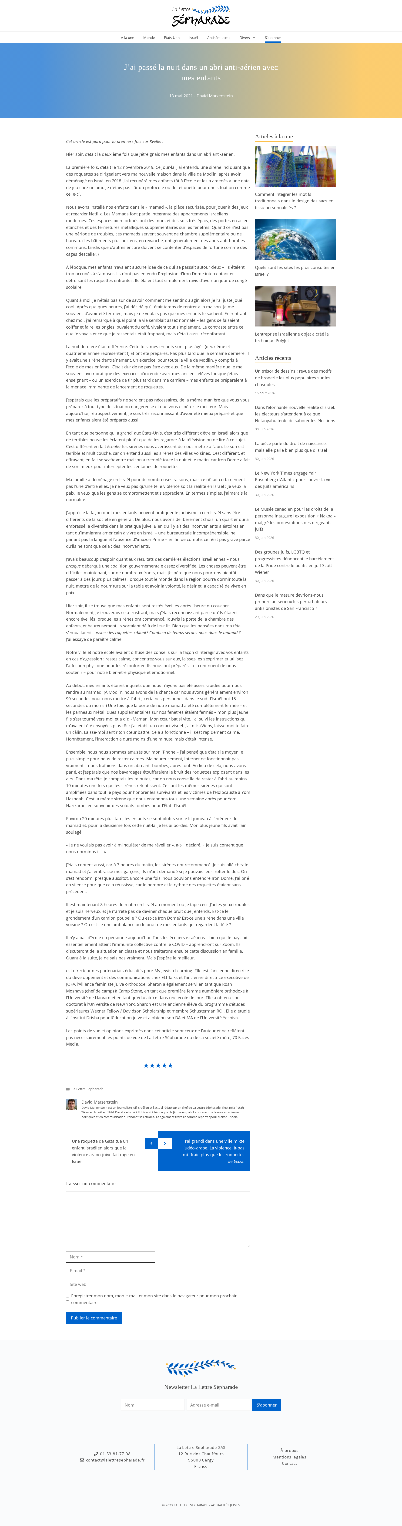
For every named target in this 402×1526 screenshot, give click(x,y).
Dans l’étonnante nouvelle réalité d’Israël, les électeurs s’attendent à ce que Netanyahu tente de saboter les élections (295, 414)
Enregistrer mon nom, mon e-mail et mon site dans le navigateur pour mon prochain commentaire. (154, 1299)
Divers (245, 37)
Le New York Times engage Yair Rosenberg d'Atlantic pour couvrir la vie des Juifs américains (293, 479)
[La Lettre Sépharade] (201, 15)
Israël (193, 37)
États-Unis (172, 37)
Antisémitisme (218, 37)
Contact (289, 1463)
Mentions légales (289, 1457)
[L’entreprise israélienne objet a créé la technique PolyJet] (295, 323)
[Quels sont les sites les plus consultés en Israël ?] (295, 256)
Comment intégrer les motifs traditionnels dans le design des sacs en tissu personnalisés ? (294, 201)
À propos (289, 1450)
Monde (149, 37)
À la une (127, 37)
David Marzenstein (215, 96)
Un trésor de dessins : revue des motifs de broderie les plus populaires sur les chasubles (293, 377)
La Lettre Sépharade (88, 1089)
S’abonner (273, 37)
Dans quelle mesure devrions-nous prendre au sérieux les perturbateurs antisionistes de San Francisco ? (291, 601)
